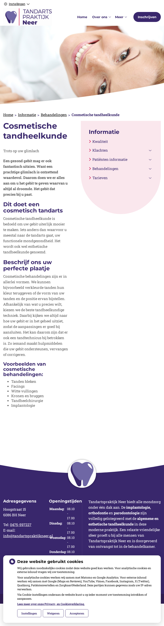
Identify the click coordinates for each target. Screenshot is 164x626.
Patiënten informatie (109, 159)
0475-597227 (20, 524)
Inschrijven (147, 17)
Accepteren (77, 613)
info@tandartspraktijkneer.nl (28, 535)
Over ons (99, 17)
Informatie (27, 114)
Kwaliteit (100, 141)
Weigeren (53, 613)
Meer (119, 17)
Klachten (100, 150)
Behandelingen (54, 114)
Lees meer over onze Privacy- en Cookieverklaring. (51, 604)
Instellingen (29, 613)
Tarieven (100, 177)
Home (82, 17)
